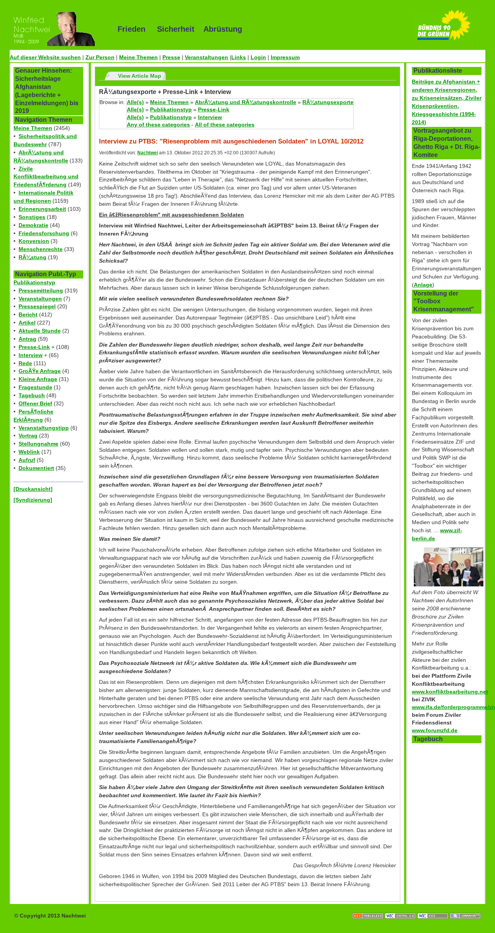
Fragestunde (35, 387)
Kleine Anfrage (38, 379)
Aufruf (27, 460)
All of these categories (224, 124)
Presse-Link (34, 347)
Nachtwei (147, 152)
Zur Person (99, 57)
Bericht (28, 314)
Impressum (285, 57)
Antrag (27, 339)
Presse (171, 57)
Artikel (27, 323)
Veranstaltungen (206, 57)
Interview (31, 355)
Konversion (34, 241)
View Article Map (139, 76)
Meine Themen (138, 57)
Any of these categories (158, 124)
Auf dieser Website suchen (45, 57)
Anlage (423, 285)
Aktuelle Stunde (40, 331)
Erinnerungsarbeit (42, 209)
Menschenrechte (41, 249)
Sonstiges (32, 217)
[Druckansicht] (33, 489)
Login (258, 57)
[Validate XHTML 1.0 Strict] (401, 908)
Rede (25, 363)
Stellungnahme (38, 444)
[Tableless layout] (368, 908)
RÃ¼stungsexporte (327, 102)
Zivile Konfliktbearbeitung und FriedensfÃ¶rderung (46, 177)
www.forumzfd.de (434, 730)
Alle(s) (135, 102)
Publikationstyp (34, 282)
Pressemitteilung (41, 290)
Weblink (29, 452)
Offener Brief (35, 403)
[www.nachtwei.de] (58, 29)
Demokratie (33, 225)
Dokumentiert (36, 468)
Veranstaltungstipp (44, 428)
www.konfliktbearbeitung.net (450, 692)
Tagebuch (32, 395)
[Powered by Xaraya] (465, 908)
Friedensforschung (44, 233)
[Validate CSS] (433, 908)
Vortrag (28, 435)
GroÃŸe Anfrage (40, 371)
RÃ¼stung (32, 257)
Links (238, 57)
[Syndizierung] (33, 500)
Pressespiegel (37, 306)
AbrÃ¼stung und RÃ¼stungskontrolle (245, 102)
